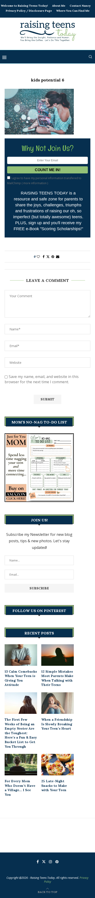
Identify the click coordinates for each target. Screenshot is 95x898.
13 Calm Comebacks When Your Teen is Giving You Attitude (21, 678)
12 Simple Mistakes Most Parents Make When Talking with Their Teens (57, 678)
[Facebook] (38, 861)
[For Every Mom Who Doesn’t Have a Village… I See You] (21, 764)
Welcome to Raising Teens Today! (24, 5)
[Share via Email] (57, 256)
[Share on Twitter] (48, 256)
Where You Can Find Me (72, 10)
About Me (58, 5)
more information (35, 183)
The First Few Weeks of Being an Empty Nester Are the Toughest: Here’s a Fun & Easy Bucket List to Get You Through (21, 733)
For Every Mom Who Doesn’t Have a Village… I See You (20, 788)
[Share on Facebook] (44, 256)
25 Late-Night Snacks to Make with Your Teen (54, 785)
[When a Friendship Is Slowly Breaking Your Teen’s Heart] (57, 703)
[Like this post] (38, 256)
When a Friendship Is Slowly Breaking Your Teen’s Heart (56, 724)
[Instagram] (50, 861)
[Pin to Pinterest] (52, 256)
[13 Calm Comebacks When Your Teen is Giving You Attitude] (21, 655)
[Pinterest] (57, 861)
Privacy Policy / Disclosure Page (29, 10)
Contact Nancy (80, 5)
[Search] (90, 56)
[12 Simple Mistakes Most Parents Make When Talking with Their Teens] (57, 655)
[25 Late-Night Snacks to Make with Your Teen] (57, 764)
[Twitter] (44, 861)
